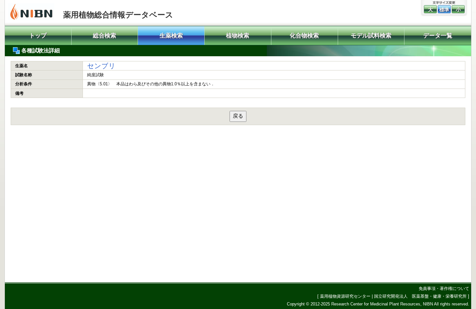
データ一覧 (437, 35)
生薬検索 (171, 35)
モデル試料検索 (371, 35)
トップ (38, 35)
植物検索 (237, 35)
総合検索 (104, 35)
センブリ (101, 65)
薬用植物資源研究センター (345, 296)
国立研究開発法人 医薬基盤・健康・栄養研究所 (420, 296)
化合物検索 (304, 35)
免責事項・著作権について (444, 288)
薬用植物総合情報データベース (118, 14)
